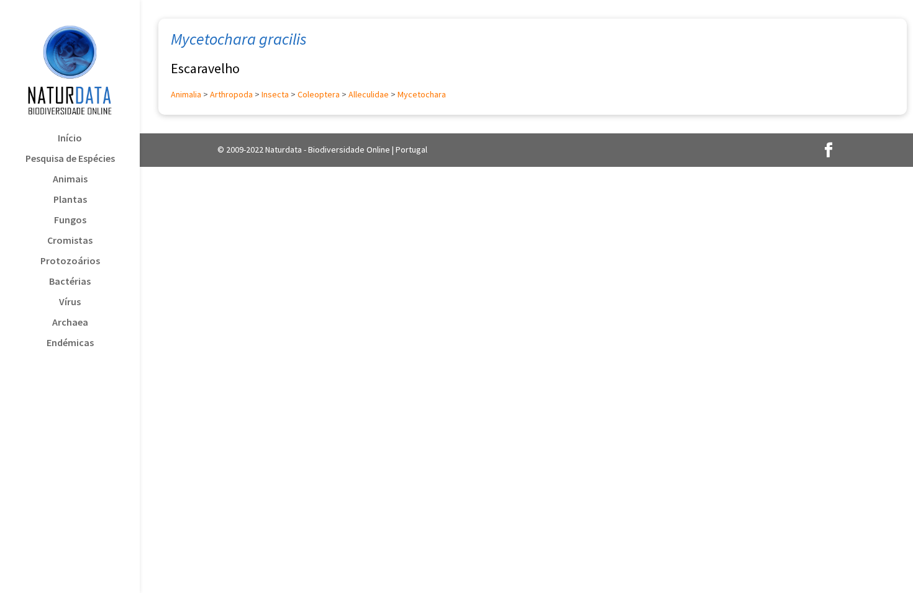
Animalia (186, 94)
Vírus (70, 302)
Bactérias (70, 282)
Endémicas (70, 343)
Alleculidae (368, 94)
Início (70, 138)
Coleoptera (319, 94)
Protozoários (70, 261)
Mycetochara (421, 94)
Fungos (70, 220)
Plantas (70, 200)
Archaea (70, 323)
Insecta (275, 94)
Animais (70, 179)
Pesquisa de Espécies (70, 159)
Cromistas (70, 241)
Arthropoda (231, 94)
